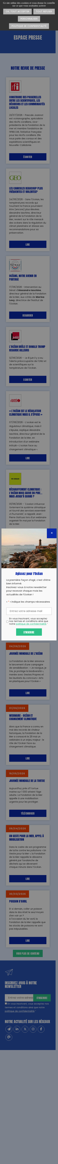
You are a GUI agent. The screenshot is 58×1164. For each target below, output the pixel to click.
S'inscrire (29, 632)
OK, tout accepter (17, 12)
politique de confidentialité (31, 624)
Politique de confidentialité (29, 26)
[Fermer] (52, 533)
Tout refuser (44, 12)
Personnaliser (29, 19)
